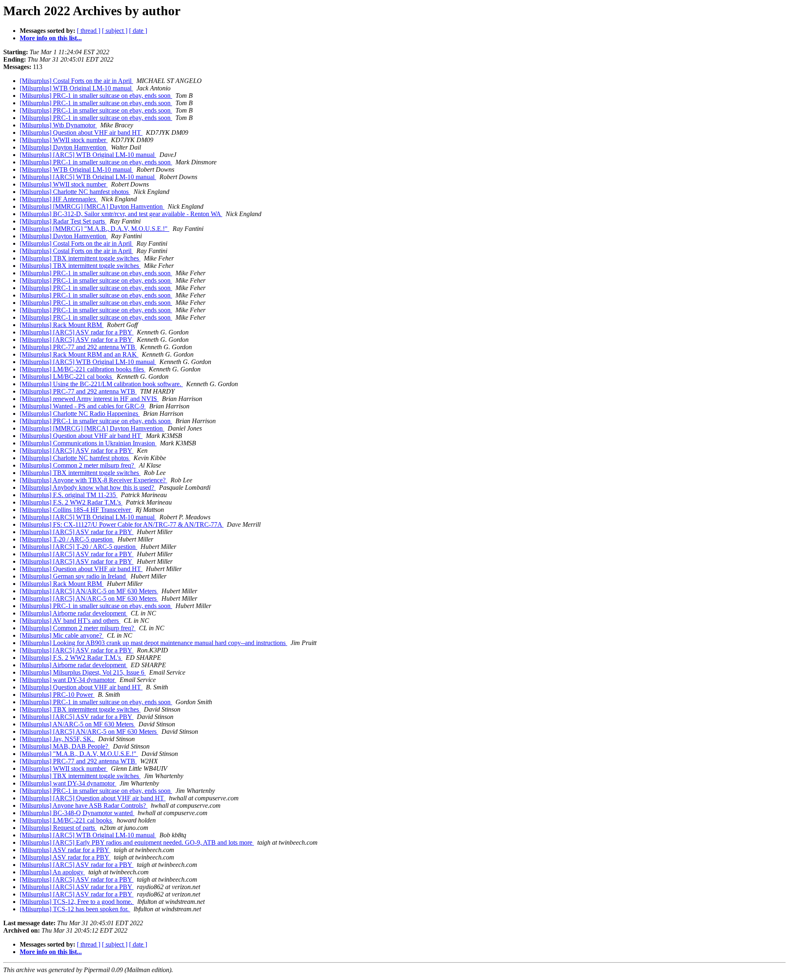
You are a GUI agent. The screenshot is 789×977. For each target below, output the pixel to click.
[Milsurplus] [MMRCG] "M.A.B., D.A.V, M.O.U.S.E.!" (94, 228)
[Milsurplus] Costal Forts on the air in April (76, 80)
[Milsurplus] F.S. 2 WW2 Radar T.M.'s (71, 502)
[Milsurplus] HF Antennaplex (59, 199)
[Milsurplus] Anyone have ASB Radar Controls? (84, 805)
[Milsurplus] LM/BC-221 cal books (66, 376)
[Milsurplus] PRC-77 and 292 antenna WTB (78, 346)
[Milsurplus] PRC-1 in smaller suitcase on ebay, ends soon (96, 95)
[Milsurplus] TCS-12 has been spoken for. (75, 909)
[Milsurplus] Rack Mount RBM (62, 324)
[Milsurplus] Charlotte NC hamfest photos (75, 191)
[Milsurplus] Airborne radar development (73, 613)
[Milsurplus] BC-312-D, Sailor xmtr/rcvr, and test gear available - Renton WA (121, 213)
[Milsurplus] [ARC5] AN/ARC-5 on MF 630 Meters (89, 591)
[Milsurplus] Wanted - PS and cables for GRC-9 (83, 406)
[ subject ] (114, 30)
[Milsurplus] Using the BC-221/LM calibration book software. (101, 383)
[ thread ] (88, 30)
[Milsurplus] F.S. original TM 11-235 (69, 494)
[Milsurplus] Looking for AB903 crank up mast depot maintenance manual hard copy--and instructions (153, 642)
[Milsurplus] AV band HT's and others (70, 620)
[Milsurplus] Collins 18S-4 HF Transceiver (76, 509)
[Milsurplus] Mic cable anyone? (62, 635)
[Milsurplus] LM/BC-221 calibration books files (82, 369)
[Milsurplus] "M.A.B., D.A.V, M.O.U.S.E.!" (79, 753)
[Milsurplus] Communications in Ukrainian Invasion (88, 443)
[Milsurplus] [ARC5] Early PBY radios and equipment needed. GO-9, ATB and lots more (137, 842)
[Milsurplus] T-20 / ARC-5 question (67, 539)
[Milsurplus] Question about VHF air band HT (81, 132)
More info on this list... (51, 38)
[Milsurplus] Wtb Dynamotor (58, 125)
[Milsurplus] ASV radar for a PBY (65, 849)
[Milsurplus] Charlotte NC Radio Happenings (80, 413)
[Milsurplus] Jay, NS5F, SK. (57, 738)
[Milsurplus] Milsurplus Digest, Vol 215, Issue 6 (83, 672)
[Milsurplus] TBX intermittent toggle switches (80, 258)
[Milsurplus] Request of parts (58, 827)
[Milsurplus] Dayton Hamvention (64, 147)
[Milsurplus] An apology (52, 872)
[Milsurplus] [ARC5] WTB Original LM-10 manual (88, 154)
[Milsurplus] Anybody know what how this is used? (88, 487)
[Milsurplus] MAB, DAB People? (65, 746)
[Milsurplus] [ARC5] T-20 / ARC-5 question (78, 546)
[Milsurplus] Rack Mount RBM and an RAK (79, 354)
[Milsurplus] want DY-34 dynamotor (68, 679)
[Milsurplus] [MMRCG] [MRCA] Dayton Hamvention (92, 206)
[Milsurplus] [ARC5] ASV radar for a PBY (77, 332)
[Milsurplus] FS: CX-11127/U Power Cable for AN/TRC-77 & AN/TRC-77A (122, 524)
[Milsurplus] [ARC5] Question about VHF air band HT (93, 798)
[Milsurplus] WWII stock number (64, 139)
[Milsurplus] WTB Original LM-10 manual (76, 88)
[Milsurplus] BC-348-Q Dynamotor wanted (77, 812)
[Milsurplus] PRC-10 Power (57, 694)
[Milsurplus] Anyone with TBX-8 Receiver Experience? (93, 480)
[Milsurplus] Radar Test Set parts (63, 221)
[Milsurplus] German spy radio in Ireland (73, 576)
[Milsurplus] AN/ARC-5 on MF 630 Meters (77, 724)
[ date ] (138, 30)
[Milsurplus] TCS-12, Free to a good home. (77, 901)
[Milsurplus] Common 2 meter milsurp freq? (78, 465)
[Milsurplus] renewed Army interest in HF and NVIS (89, 398)
